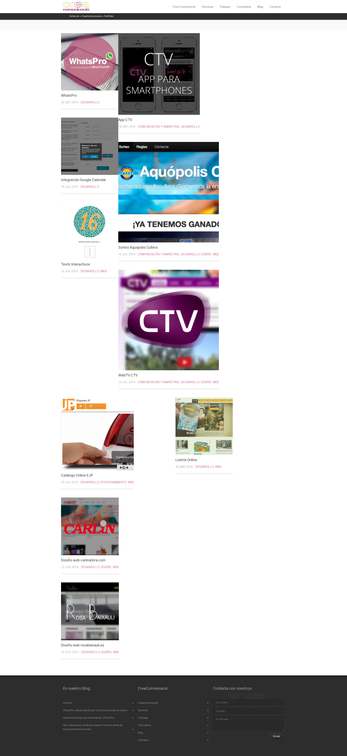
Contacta (143, 740)
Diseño (206, 254)
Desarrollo (90, 102)
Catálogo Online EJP (77, 475)
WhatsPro (69, 95)
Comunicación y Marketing (159, 126)
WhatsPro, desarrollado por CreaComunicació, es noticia (95, 710)
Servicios (207, 6)
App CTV (125, 120)
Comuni (67, 702)
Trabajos (225, 6)
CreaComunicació (148, 702)
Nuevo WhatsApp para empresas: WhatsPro (88, 717)
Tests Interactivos (75, 264)
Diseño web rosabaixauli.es (82, 645)
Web (216, 254)
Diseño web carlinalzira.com (83, 560)
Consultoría (244, 6)
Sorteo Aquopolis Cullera (137, 247)
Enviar (276, 736)
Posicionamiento (113, 482)
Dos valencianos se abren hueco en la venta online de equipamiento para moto (92, 727)
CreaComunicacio (92, 16)
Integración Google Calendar (83, 180)
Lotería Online (186, 460)
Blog (260, 6)
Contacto (275, 6)
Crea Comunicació (183, 6)
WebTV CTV (128, 375)
